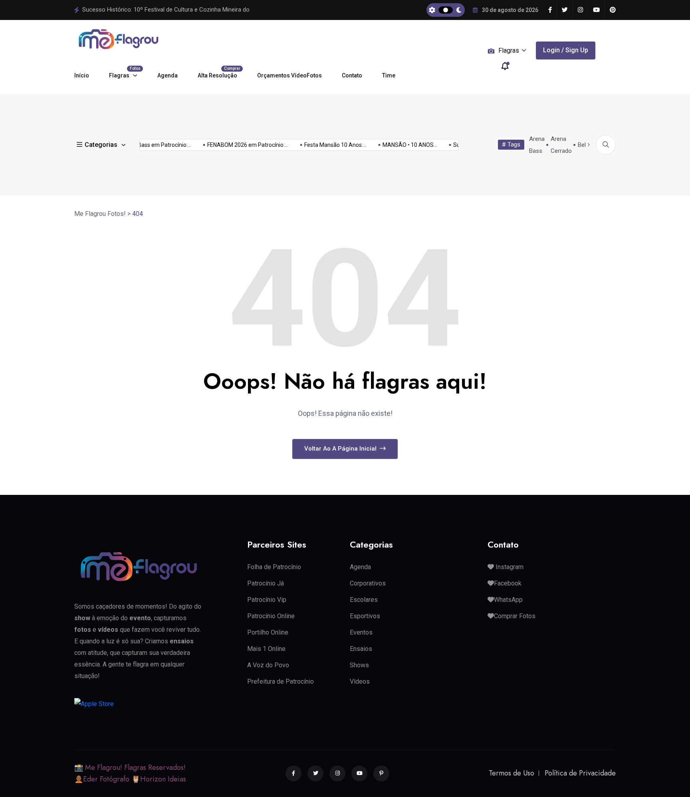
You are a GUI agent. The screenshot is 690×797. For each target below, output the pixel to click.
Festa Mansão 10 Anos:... (328, 145)
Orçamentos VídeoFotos (289, 75)
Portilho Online (267, 632)
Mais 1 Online (266, 649)
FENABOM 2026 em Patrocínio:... (240, 145)
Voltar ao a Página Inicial (341, 448)
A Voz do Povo (268, 665)
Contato (352, 75)
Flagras (123, 72)
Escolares (364, 599)
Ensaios (361, 649)
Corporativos (368, 583)
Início (81, 75)
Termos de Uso (511, 773)
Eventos (361, 632)
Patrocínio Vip (266, 599)
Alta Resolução (217, 72)
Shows (359, 665)
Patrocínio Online (271, 616)
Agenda (167, 75)
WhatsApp (508, 599)
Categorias (101, 144)
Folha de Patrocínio (274, 567)
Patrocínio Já (265, 583)
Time (388, 75)
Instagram (508, 567)
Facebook (507, 583)
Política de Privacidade (580, 773)
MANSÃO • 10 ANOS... (402, 145)
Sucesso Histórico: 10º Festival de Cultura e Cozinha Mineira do (166, 9)
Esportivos (365, 616)
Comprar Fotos (514, 616)
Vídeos (360, 681)
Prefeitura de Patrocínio (280, 681)
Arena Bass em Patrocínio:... (149, 145)
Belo (583, 144)
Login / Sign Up (565, 50)
